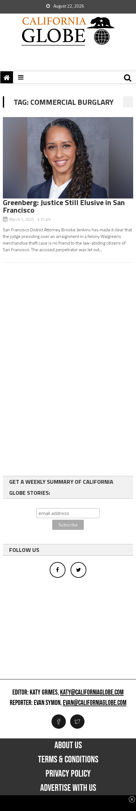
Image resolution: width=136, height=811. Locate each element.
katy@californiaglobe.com (92, 693)
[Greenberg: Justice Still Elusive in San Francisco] (68, 157)
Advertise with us (68, 788)
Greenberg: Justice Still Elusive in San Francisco (64, 206)
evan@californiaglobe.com (95, 703)
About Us (68, 745)
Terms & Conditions (68, 759)
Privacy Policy (68, 773)
